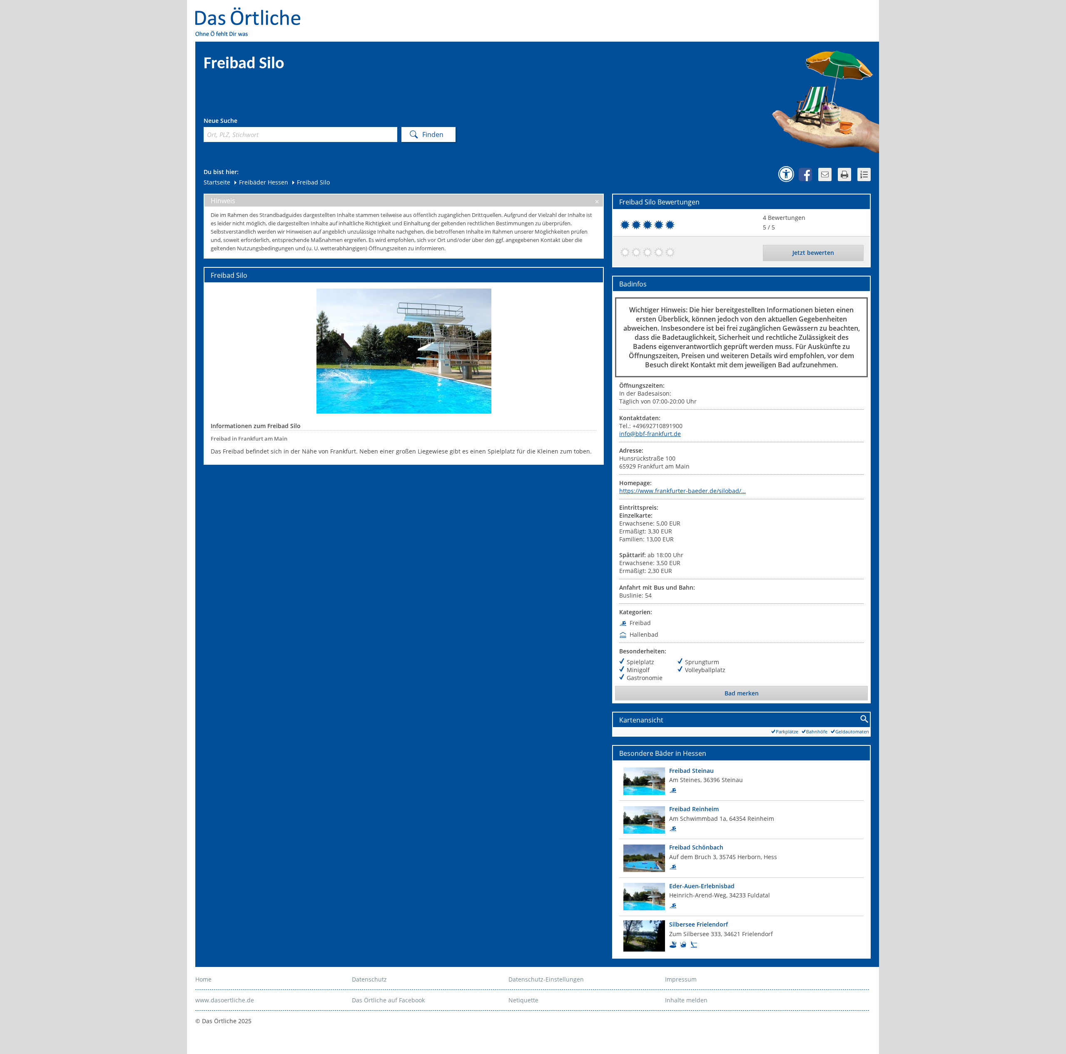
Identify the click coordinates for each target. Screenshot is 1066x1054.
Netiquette (523, 1000)
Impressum (681, 979)
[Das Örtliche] (251, 13)
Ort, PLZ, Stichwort (240, 122)
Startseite (217, 182)
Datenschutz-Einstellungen (546, 979)
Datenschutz (369, 979)
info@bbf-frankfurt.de (650, 434)
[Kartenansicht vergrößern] (864, 719)
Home (203, 979)
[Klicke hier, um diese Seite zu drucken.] (844, 174)
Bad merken (742, 693)
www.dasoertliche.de (224, 1000)
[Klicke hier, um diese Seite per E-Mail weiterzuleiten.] (825, 174)
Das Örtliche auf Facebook (388, 1000)
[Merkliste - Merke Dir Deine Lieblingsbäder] (864, 174)
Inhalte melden (686, 1000)
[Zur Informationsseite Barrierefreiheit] (786, 174)
